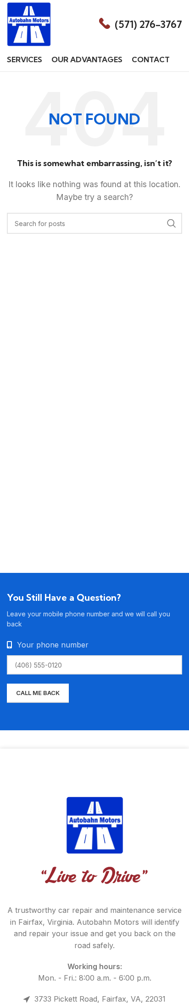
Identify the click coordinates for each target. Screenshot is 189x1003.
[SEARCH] (171, 223)
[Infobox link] (140, 24)
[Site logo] (29, 23)
